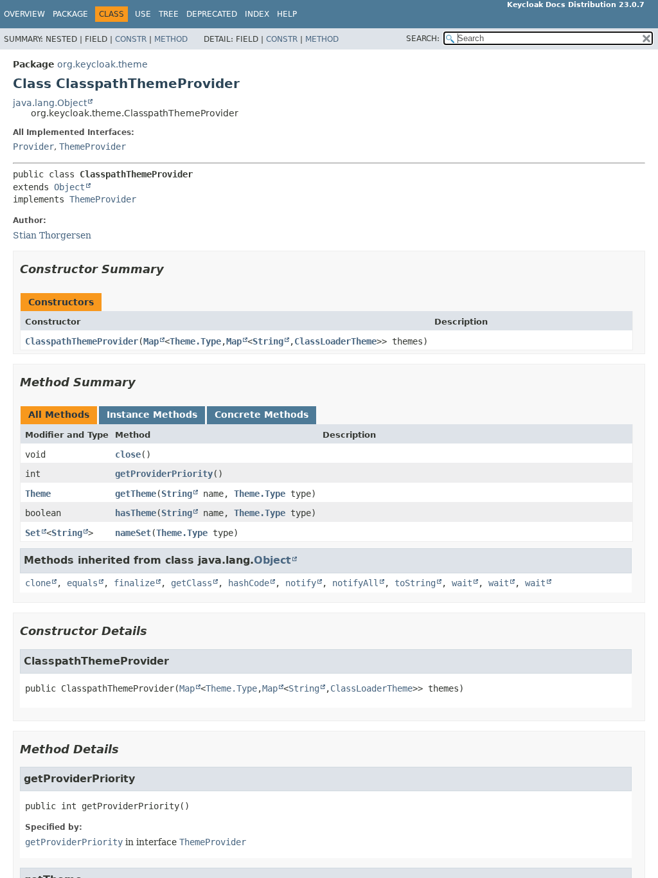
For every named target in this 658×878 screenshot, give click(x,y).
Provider (33, 146)
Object (69, 187)
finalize (134, 583)
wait (462, 583)
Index (257, 14)
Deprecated (211, 14)
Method (171, 39)
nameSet (133, 533)
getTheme (135, 493)
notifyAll (355, 583)
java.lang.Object (50, 103)
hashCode (248, 583)
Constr (131, 39)
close (128, 454)
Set (32, 533)
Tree (169, 14)
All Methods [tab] (58, 414)
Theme (38, 493)
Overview (24, 14)
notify (300, 583)
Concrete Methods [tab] (261, 414)
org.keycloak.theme (102, 64)
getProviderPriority (164, 474)
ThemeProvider (92, 146)
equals (82, 583)
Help (287, 14)
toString (415, 583)
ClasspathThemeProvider (81, 341)
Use (143, 14)
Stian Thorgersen (52, 235)
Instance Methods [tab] (152, 414)
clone (38, 583)
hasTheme (135, 513)
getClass (191, 583)
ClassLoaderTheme (335, 341)
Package (70, 14)
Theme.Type (195, 341)
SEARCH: (423, 38)
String (268, 341)
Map (151, 341)
